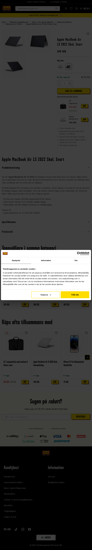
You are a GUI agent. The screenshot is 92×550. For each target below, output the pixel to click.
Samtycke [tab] (16, 260)
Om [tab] (76, 260)
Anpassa (44, 295)
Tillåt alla (75, 295)
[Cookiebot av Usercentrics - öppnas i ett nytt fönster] (78, 253)
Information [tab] (46, 260)
